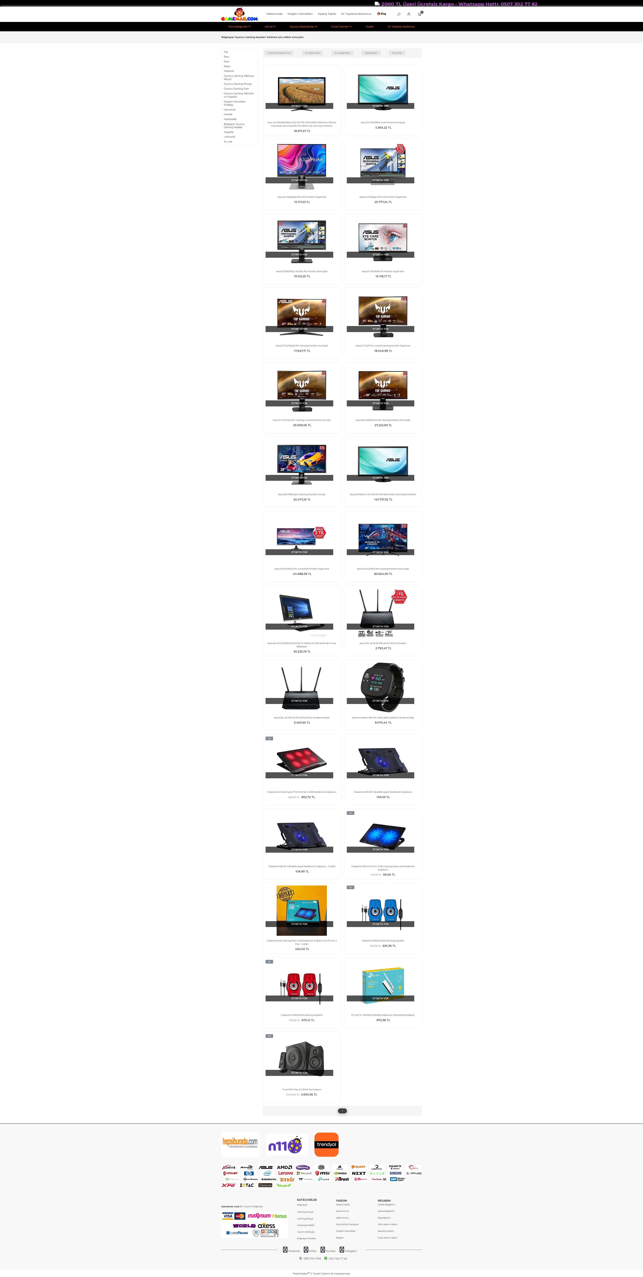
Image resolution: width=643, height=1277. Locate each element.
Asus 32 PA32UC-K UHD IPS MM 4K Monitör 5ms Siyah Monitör (383, 494)
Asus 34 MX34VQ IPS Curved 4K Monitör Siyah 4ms (302, 568)
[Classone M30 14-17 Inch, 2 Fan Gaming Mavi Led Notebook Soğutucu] (383, 836)
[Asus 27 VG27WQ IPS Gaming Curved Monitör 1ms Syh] (302, 390)
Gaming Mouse (305, 1212)
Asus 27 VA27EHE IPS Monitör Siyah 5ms (383, 271)
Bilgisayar (302, 1204)
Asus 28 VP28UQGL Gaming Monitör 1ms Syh (302, 494)
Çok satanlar (371, 53)
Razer (227, 66)
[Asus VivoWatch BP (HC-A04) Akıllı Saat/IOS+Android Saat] (383, 688)
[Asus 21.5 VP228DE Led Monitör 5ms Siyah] (383, 93)
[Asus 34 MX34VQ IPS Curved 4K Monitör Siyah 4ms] (302, 539)
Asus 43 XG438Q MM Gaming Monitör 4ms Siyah (383, 568)
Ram (226, 56)
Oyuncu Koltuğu (306, 1231)
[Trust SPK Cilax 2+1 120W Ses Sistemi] (302, 1059)
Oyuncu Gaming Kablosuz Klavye (239, 77)
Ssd (226, 51)
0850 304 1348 (312, 1258)
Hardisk (228, 114)
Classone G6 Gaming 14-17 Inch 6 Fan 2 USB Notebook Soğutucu (301, 792)
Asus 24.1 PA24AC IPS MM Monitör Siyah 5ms (383, 197)
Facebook (294, 1251)
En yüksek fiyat (342, 53)
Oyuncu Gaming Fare (236, 88)
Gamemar (230, 109)
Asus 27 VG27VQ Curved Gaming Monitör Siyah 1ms (383, 345)
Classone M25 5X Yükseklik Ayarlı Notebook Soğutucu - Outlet (301, 866)
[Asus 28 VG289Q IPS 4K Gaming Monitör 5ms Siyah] (383, 390)
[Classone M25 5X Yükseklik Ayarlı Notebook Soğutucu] (383, 762)
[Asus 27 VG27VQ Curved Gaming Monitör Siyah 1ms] (383, 316)
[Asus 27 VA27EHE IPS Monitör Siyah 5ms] (383, 241)
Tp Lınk (228, 141)
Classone (229, 71)
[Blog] (382, 14)
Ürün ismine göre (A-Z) (279, 53)
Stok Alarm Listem (388, 1224)
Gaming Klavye (305, 1218)
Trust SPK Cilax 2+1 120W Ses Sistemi (301, 1089)
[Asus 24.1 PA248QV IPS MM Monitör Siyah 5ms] (302, 167)
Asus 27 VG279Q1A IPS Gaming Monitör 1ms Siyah (302, 345)
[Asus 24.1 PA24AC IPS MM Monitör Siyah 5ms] (383, 167)
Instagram (350, 1251)
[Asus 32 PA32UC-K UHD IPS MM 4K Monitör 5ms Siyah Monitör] (383, 464)
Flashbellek (230, 119)
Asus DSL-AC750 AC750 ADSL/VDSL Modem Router (302, 717)
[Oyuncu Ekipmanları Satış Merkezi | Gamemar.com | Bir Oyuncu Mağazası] (239, 20)
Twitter (312, 1251)
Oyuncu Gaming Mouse (238, 83)
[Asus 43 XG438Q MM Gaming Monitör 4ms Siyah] (383, 539)
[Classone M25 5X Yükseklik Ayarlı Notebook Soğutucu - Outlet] (302, 836)
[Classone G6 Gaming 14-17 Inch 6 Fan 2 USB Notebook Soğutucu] (302, 762)
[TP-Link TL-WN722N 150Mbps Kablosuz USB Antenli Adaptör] (383, 985)
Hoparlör (229, 132)
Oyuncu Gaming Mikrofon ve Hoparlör (239, 95)
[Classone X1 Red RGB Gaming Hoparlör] (302, 985)
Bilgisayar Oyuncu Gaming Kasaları (234, 126)
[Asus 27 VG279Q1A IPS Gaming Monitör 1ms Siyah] (302, 316)
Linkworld (229, 136)
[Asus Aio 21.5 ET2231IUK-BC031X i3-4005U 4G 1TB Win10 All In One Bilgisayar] (302, 613)
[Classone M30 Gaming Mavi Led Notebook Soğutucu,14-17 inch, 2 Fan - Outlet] (302, 911)
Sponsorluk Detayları (347, 1224)
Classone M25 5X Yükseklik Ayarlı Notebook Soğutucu (383, 792)
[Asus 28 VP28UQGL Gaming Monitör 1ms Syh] (302, 464)
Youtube (331, 1251)
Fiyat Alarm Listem (388, 1237)
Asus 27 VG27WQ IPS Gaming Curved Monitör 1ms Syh (302, 420)
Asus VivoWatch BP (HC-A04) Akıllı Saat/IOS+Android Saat (383, 717)
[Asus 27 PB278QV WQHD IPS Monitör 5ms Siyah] (302, 241)
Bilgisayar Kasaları (306, 1238)
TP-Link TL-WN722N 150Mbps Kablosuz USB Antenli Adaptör (383, 1015)
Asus (226, 61)
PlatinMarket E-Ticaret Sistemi (311, 1273)
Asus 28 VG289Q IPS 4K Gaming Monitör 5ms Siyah (383, 420)
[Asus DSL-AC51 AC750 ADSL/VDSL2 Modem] (383, 613)
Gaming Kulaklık (305, 1225)
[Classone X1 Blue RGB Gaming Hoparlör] (383, 911)
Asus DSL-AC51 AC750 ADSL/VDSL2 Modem (383, 643)
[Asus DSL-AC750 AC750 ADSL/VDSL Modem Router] (302, 688)
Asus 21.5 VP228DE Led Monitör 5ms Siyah (383, 122)
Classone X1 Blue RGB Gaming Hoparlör (383, 940)
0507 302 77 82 (338, 1258)
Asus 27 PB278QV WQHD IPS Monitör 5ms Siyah (302, 271)
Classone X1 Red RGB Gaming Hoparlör (302, 1015)
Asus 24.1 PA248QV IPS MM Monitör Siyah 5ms (301, 197)
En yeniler (397, 53)
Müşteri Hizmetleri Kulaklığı (234, 103)
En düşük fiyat (312, 53)
